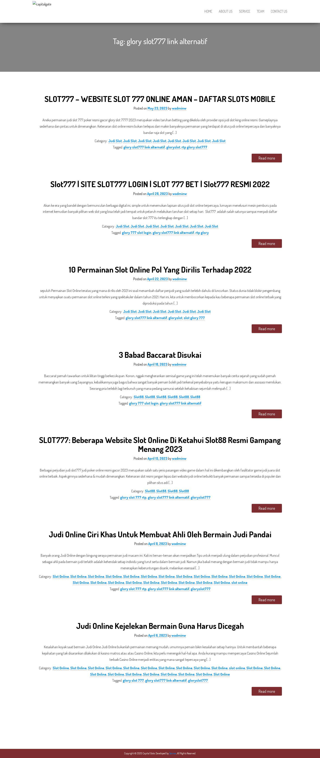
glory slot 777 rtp (133, 497)
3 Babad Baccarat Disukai (160, 355)
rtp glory (202, 232)
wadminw (179, 108)
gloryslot (173, 147)
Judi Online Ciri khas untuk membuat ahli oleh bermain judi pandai (160, 534)
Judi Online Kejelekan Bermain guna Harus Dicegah (160, 626)
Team (260, 11)
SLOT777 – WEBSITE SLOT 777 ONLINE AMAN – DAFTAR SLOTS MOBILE (160, 99)
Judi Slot (115, 141)
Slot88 (139, 397)
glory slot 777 (133, 680)
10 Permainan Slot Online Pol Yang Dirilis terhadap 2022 (160, 269)
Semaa (173, 753)
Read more (266, 158)
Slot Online (61, 576)
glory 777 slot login (136, 232)
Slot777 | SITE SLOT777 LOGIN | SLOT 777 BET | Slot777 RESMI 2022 (160, 184)
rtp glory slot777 (194, 147)
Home (208, 11)
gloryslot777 (201, 497)
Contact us (279, 11)
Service (244, 11)
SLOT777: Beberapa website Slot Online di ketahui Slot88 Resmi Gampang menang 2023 (160, 444)
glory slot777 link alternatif (144, 147)
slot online (239, 582)
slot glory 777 (194, 318)
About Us (225, 11)
